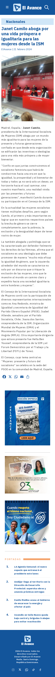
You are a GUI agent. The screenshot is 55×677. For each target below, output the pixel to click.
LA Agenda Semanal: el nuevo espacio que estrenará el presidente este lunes (30, 570)
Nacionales (15, 21)
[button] (46, 7)
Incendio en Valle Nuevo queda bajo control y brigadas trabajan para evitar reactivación (32, 618)
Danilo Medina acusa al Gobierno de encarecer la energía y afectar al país (32, 603)
